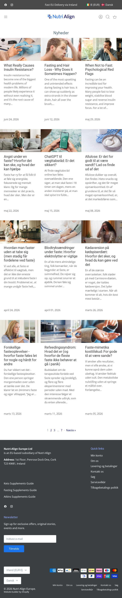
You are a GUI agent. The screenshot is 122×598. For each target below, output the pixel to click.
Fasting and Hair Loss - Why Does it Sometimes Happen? (60, 69)
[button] (100, 5)
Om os (94, 461)
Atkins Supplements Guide (19, 496)
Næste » (71, 430)
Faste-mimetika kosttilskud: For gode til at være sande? (101, 351)
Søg (93, 477)
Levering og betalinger (104, 466)
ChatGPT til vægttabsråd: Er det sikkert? (59, 161)
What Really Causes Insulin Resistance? (19, 67)
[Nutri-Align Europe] (61, 16)
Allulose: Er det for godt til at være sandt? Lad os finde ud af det (100, 163)
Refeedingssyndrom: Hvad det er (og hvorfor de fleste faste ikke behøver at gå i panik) (60, 355)
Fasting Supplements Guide (20, 490)
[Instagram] (12, 5)
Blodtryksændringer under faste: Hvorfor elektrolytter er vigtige (61, 252)
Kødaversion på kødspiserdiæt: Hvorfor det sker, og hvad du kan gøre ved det (101, 256)
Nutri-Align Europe (24, 589)
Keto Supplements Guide (19, 483)
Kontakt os (97, 471)
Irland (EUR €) (15, 570)
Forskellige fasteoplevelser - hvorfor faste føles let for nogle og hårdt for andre (20, 355)
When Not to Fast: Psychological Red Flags (99, 69)
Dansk (10, 580)
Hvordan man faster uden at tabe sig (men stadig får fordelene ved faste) (19, 254)
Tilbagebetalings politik (104, 487)
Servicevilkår (98, 482)
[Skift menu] (7, 17)
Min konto (97, 455)
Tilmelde (14, 548)
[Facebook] (6, 5)
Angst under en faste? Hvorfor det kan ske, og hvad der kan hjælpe (19, 163)
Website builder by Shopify (16, 591)
